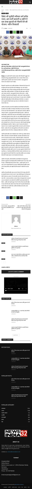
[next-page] (5, 262)
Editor (6, 28)
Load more (15, 335)
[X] (11, 32)
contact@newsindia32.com (13, 451)
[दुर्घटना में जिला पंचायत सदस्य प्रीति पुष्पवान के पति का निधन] (5, 305)
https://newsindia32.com (16, 228)
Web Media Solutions (19, 484)
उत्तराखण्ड (6, 10)
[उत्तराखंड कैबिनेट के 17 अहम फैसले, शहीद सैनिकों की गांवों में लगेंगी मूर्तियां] (5, 313)
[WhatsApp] (14, 32)
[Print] (21, 32)
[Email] (17, 32)
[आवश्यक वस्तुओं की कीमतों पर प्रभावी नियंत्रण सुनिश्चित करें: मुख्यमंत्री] (5, 249)
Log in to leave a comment (16, 271)
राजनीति (7, 13)
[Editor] (2, 28)
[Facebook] (7, 32)
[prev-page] (2, 262)
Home (2, 10)
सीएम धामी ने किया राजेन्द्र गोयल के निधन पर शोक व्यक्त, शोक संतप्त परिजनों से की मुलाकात (24, 207)
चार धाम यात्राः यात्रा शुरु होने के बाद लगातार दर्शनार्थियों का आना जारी (8, 207)
